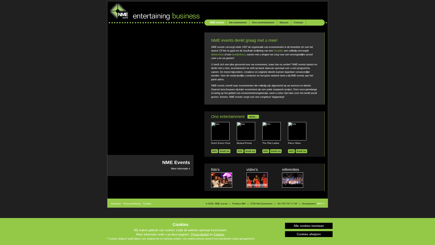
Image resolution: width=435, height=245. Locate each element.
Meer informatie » (176, 165)
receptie (278, 50)
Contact (298, 22)
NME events (217, 22)
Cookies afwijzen (309, 234)
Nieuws (284, 22)
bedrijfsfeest (238, 54)
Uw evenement (238, 22)
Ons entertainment (263, 22)
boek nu (225, 151)
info (214, 151)
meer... (253, 116)
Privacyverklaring (132, 203)
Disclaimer (116, 203)
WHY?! (320, 203)
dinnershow (218, 54)
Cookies (219, 234)
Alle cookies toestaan (309, 226)
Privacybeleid (200, 234)
